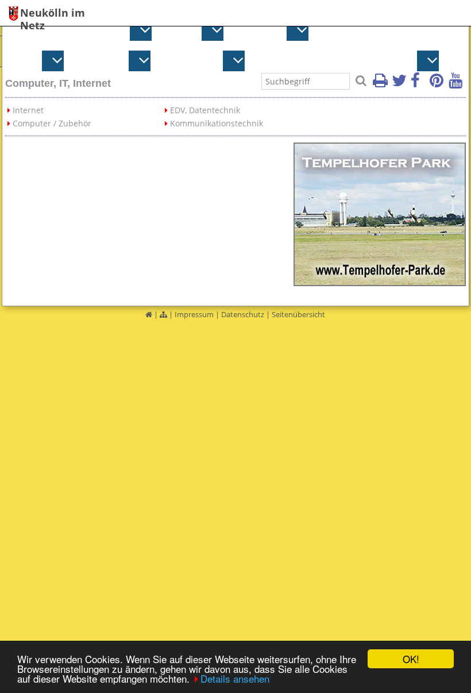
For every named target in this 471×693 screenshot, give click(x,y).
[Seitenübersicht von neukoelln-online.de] (163, 314)
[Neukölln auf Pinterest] (438, 84)
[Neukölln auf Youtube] (457, 84)
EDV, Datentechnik (205, 110)
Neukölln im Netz (52, 13)
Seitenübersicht (298, 314)
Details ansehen (234, 678)
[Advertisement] (149, 214)
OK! (411, 659)
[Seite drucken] (381, 84)
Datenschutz (242, 314)
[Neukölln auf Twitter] (400, 84)
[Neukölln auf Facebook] (419, 84)
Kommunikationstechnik (216, 123)
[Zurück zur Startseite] (148, 314)
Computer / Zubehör (52, 123)
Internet (28, 110)
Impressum (194, 314)
